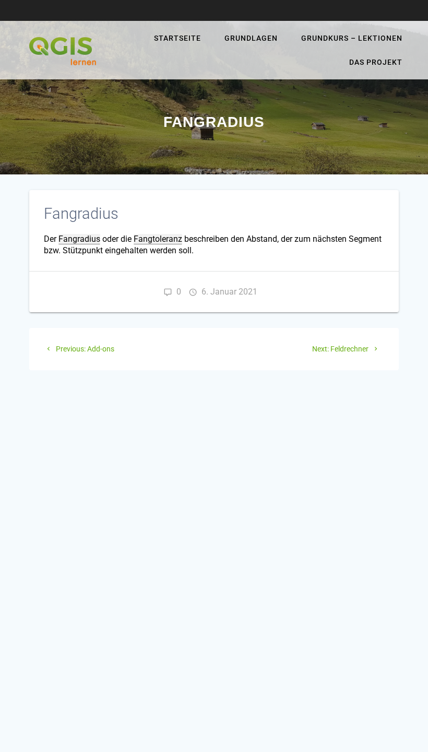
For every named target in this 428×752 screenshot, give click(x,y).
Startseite (177, 38)
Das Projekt (375, 62)
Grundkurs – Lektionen (351, 38)
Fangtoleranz (158, 239)
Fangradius (79, 239)
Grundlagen (251, 38)
